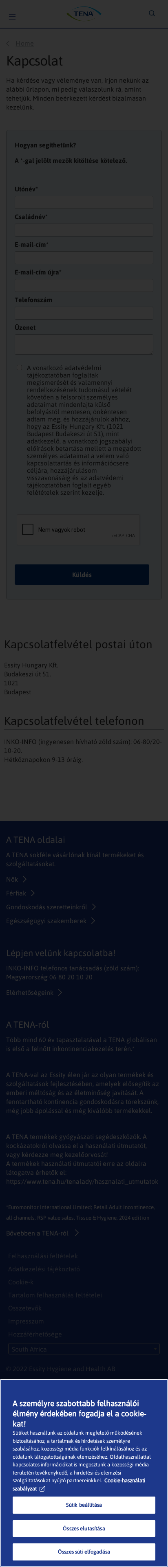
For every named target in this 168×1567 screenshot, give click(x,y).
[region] (84, 1473)
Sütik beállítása (84, 1505)
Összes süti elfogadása (84, 1552)
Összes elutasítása (84, 1528)
